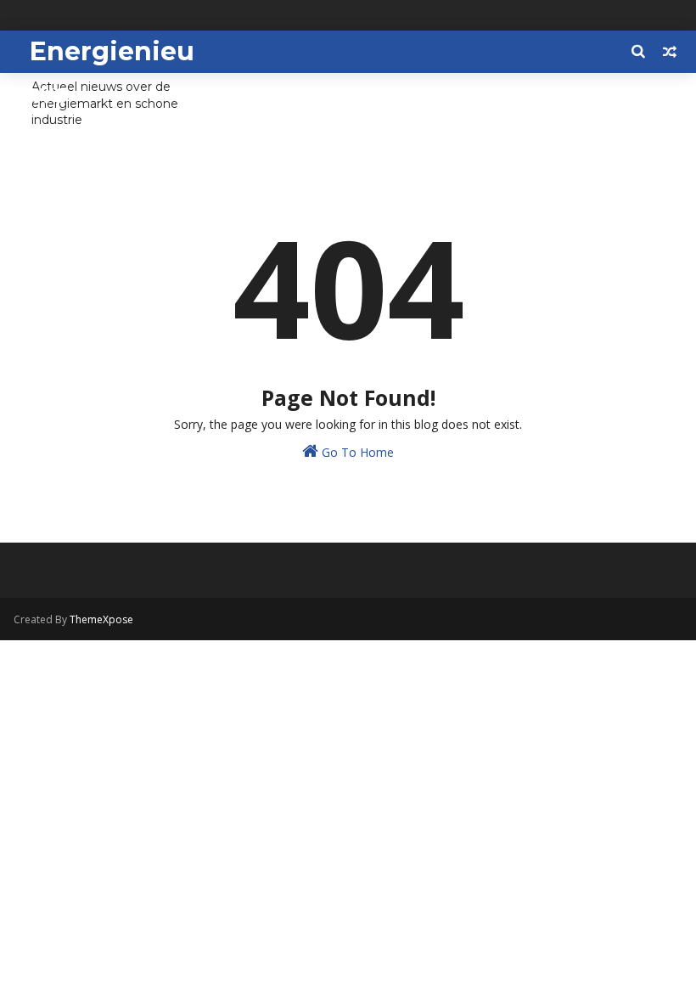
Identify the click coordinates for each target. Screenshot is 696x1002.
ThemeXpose (101, 619)
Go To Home (356, 452)
